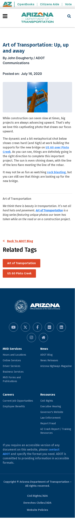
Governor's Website (51, 412)
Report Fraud (48, 423)
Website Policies (37, 510)
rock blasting (56, 172)
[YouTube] (13, 327)
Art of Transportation (49, 210)
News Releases (49, 360)
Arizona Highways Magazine (56, 366)
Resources (47, 395)
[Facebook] (37, 327)
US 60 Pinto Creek (19, 273)
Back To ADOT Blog (20, 241)
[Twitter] (25, 327)
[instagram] (31, 337)
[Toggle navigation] (5, 16)
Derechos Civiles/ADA (37, 502)
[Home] (37, 18)
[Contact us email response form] (43, 337)
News (44, 349)
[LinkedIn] (61, 327)
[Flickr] (49, 327)
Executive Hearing (50, 406)
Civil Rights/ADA (37, 495)
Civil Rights (46, 400)
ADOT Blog (46, 354)
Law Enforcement (50, 417)
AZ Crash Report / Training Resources (55, 431)
